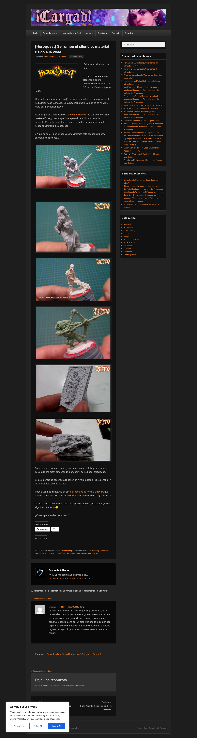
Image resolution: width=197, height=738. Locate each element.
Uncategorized (130, 254)
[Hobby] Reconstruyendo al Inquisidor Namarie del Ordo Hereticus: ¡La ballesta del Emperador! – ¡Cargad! (143, 135)
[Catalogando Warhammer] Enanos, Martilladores (144, 192)
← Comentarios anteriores (41, 598)
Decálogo (102, 33)
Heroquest (39, 553)
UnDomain (62, 56)
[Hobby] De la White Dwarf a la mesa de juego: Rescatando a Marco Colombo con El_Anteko (143, 141)
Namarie (127, 62)
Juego (126, 236)
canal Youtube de (85, 491)
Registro (129, 33)
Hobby (126, 233)
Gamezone (104, 550)
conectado (57, 685)
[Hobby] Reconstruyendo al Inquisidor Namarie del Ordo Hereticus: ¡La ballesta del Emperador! (141, 90)
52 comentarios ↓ (76, 56)
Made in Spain (50, 553)
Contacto (116, 33)
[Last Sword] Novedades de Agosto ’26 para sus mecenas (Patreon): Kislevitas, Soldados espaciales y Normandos (144, 198)
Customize (19, 726)
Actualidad (128, 227)
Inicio (35, 33)
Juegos (89, 33)
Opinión (60, 553)
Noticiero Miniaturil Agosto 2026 (150, 105)
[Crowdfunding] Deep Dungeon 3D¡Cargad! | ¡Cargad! (73, 654)
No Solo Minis (129, 242)
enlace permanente (90, 553)
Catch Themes (160, 728)
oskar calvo (128, 105)
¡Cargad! (127, 224)
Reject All (38, 726)
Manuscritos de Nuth (71, 33)
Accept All (56, 726)
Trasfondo (128, 251)
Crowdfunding (66, 550)
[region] (37, 717)
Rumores (127, 248)
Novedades (128, 245)
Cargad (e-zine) (50, 33)
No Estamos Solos (131, 239)
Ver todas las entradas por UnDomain (69, 578)
